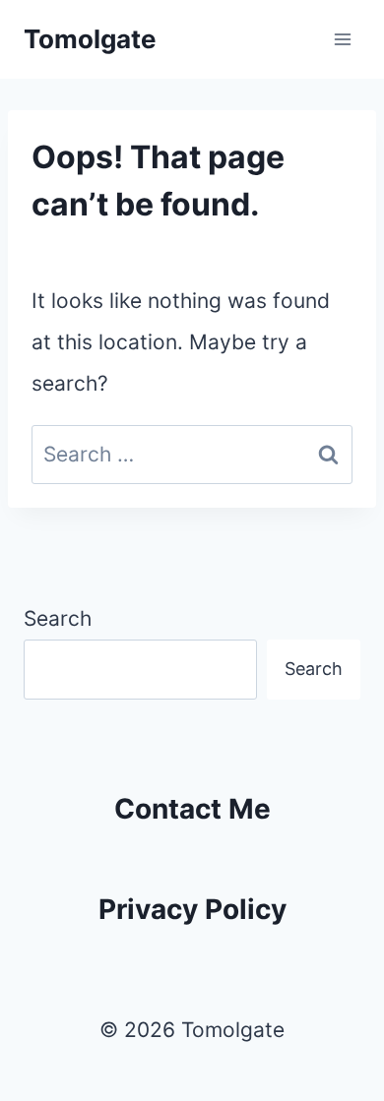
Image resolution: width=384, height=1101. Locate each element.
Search (58, 618)
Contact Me (192, 809)
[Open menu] (342, 39)
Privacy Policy (192, 909)
